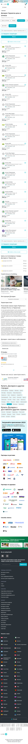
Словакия (3, 414)
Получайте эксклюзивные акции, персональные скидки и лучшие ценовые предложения (13, 560)
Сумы (18, 399)
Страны (2, 585)
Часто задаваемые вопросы (7, 576)
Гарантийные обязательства (7, 591)
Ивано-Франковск (17, 392)
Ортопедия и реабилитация (7, 614)
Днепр (21, 390)
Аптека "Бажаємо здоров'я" (25, 85)
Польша (18, 414)
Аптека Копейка (25, 124)
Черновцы (15, 404)
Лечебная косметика (5, 608)
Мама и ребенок (4, 616)
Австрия (8, 416)
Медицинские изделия (5, 610)
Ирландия (8, 412)
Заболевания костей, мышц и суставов (10, 345)
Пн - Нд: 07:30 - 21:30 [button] (10, 155)
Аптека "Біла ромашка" (25, 230)
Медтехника (3, 612)
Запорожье (9, 392)
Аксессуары (3, 626)
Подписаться (23, 564)
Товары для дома (4, 618)
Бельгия (3, 412)
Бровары (11, 390)
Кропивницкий (4, 397)
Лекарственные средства (6, 602)
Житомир (3, 392)
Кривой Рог (19, 395)
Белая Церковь (4, 390)
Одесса (24, 397)
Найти (25, 7)
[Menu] (1, 4)
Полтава (9, 399)
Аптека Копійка (25, 182)
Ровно (14, 399)
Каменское (3, 395)
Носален (25, 201)
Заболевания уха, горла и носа (9, 342)
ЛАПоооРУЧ (3, 620)
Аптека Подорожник (25, 56)
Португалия (21, 412)
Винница (16, 390)
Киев (9, 395)
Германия (23, 414)
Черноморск (21, 404)
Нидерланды (15, 412)
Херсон (17, 401)
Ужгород (3, 401)
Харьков (13, 401)
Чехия (13, 414)
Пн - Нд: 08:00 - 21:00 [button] (10, 58)
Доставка (4, 25)
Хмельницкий (23, 401)
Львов (14, 397)
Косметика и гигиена (5, 604)
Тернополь (23, 399)
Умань (8, 401)
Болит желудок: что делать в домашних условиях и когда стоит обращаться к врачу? (10, 289)
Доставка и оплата (5, 572)
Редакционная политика (6, 593)
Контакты (3, 574)
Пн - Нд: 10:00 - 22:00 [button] (10, 232)
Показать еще (5, 348)
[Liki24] (4, 734)
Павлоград (3, 399)
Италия (3, 416)
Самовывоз (12, 25)
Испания (13, 416)
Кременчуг (13, 395)
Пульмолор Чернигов (13, 377)
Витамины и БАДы (5, 606)
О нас (2, 583)
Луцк (10, 397)
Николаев (19, 397)
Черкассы (3, 404)
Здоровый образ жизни (6, 624)
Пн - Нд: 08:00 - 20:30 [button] (10, 48)
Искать (14, 36)
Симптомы (3, 628)
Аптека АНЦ (25, 46)
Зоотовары (3, 622)
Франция (9, 414)
